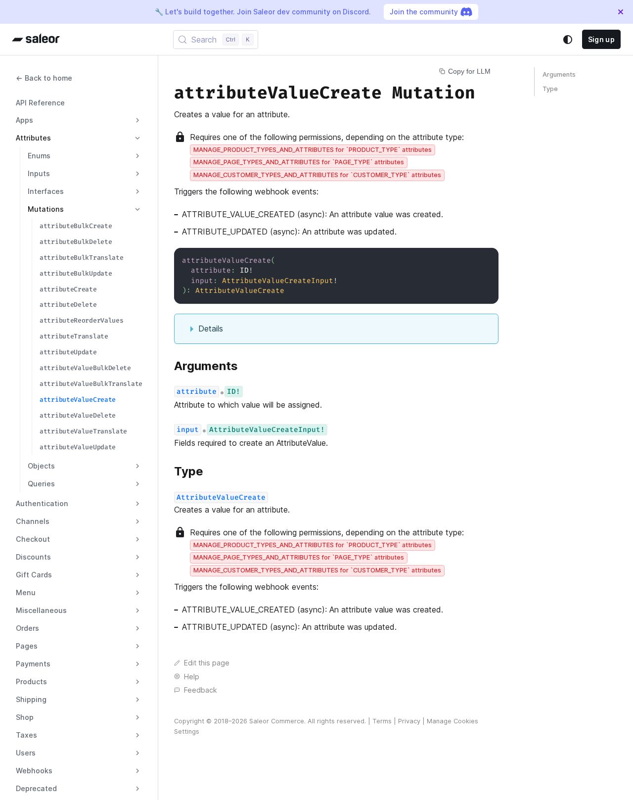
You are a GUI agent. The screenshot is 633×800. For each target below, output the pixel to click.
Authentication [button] (42, 503)
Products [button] (31, 681)
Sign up (601, 39)
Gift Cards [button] (34, 574)
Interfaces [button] (46, 191)
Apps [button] (24, 120)
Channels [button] (32, 521)
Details (210, 328)
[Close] (620, 12)
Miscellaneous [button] (41, 610)
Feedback (200, 690)
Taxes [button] (26, 735)
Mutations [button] (46, 209)
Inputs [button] (39, 173)
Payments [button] (33, 663)
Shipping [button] (31, 699)
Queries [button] (41, 483)
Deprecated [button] (36, 788)
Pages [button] (27, 646)
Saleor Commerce (276, 721)
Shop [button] (25, 717)
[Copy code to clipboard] (486, 260)
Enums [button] (39, 155)
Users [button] (26, 753)
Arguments (559, 74)
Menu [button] (26, 592)
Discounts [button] (33, 557)
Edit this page (206, 663)
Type (550, 89)
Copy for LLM (469, 71)
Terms (382, 721)
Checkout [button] (33, 539)
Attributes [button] (33, 138)
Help (191, 676)
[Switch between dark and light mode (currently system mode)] (568, 39)
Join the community (424, 11)
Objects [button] (41, 466)
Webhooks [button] (34, 770)
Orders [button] (27, 628)
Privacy (409, 721)
